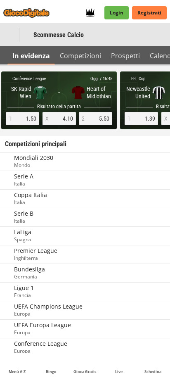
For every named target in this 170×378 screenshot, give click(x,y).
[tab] (31, 55)
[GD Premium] (92, 12)
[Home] (28, 13)
